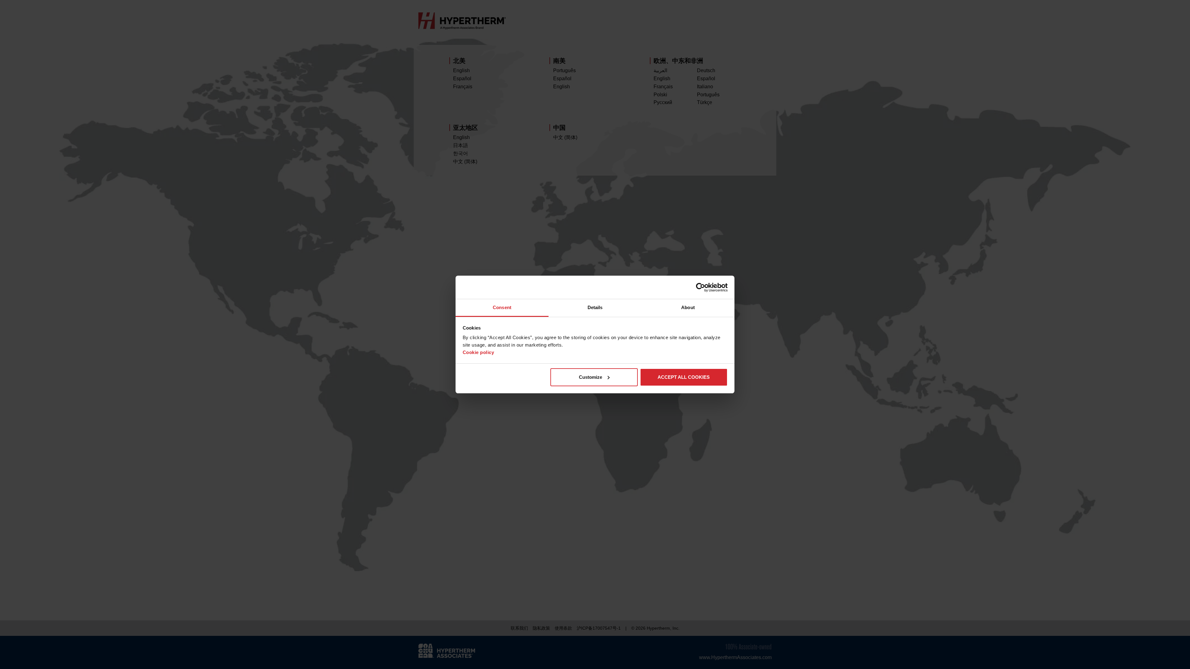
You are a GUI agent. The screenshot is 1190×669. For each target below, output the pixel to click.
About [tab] (688, 307)
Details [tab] (595, 307)
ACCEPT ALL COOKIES (684, 377)
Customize (590, 377)
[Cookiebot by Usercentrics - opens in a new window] (700, 287)
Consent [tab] (502, 307)
